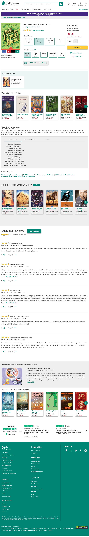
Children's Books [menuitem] (25, 9)
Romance (4, 468)
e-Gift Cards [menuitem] (47, 9)
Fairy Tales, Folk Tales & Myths (11, 176)
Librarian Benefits (7, 488)
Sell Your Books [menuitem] (83, 9)
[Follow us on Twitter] (71, 450)
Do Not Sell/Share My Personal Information (30, 528)
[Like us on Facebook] (66, 450)
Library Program (35, 450)
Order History (5, 509)
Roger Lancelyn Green (32, 27)
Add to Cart (77, 47)
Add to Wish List (77, 53)
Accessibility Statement (69, 528)
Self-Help (4, 457)
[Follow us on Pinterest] (76, 450)
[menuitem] (73, 4)
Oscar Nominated (29, 176)
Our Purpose (34, 483)
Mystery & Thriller (7, 463)
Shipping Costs (35, 463)
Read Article (31, 382)
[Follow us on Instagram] (85, 450)
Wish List (4, 512)
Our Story (34, 481)
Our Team (34, 486)
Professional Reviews (30, 139)
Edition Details (13, 139)
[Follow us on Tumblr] (81, 450)
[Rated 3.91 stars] (27, 30)
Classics (71, 175)
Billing (33, 466)
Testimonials (34, 497)
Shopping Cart (6, 506)
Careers (33, 491)
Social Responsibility (37, 489)
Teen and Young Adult (8, 455)
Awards (47, 139)
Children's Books (61, 175)
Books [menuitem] (11, 9)
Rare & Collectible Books (9, 473)
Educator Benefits (7, 485)
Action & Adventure (38, 175)
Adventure (18, 175)
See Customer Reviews (38, 30)
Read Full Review (11, 277)
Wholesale (34, 453)
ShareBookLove (6, 483)
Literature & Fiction (7, 460)
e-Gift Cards (5, 491)
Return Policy (35, 469)
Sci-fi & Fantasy (6, 465)
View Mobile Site (6, 496)
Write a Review (34, 231)
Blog (3, 493)
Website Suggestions (37, 471)
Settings (4, 504)
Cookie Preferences (56, 528)
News (32, 494)
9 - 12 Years (27, 175)
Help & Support (35, 461)
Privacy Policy (13, 528)
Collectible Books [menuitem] (36, 9)
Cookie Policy (46, 528)
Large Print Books (7, 470)
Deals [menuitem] (17, 9)
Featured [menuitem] (4, 9)
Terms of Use (5, 528)
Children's (50, 175)
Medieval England (7, 175)
